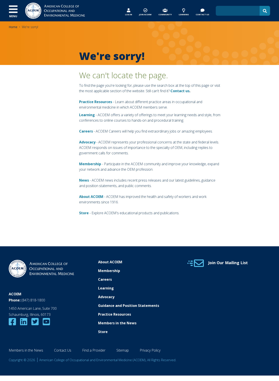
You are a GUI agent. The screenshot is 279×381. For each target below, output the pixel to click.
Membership (90, 164)
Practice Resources (95, 101)
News (84, 180)
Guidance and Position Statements (128, 305)
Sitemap (122, 350)
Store (103, 331)
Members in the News (117, 323)
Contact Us (62, 350)
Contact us (179, 90)
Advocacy (106, 296)
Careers (105, 279)
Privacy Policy (150, 350)
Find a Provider (93, 350)
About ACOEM (91, 196)
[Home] (55, 10)
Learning (87, 114)
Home (13, 27)
